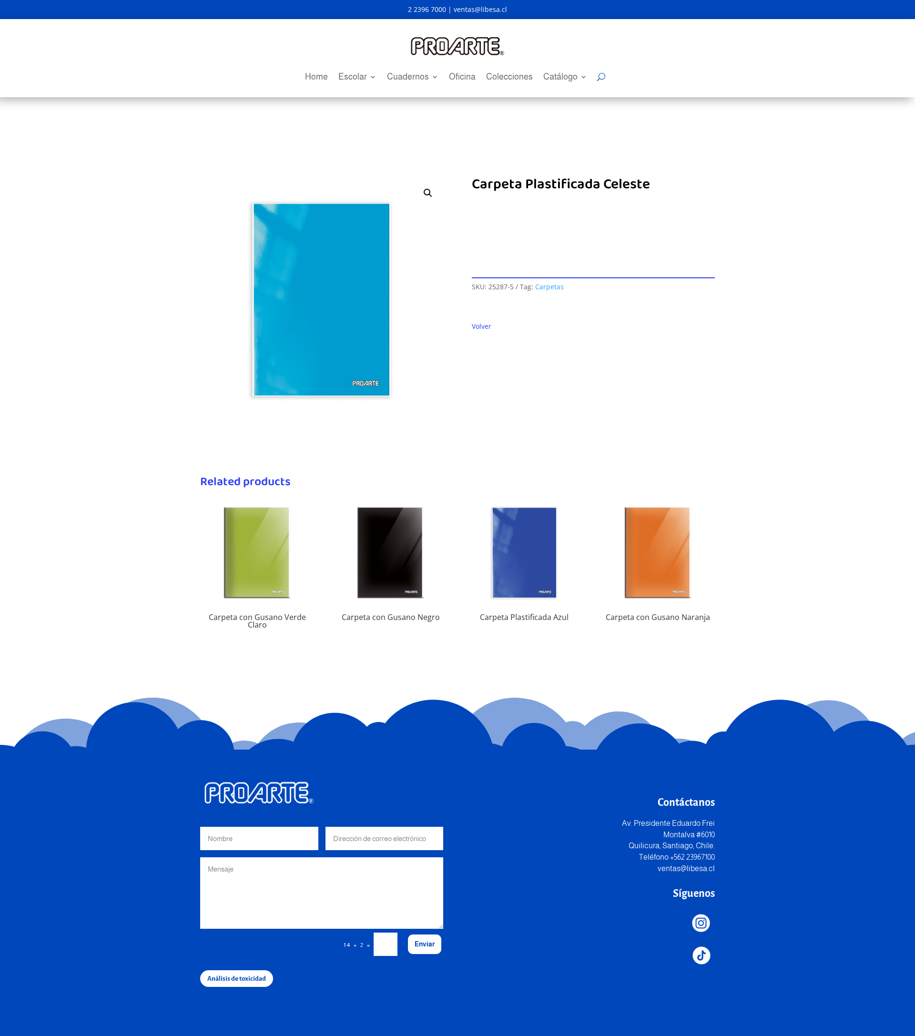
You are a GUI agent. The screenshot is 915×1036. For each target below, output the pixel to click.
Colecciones (509, 77)
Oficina (462, 77)
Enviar (425, 944)
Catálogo (560, 77)
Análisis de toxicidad (236, 978)
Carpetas (549, 286)
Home (316, 77)
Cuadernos (408, 77)
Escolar (352, 77)
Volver (481, 326)
